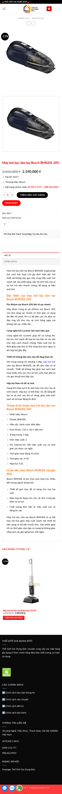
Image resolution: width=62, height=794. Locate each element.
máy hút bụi (49, 362)
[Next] (13, 89)
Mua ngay (11, 203)
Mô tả (7, 255)
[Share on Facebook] (4, 224)
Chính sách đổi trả (14, 706)
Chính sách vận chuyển (16, 699)
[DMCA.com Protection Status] (6, 672)
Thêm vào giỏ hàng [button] (13, 618)
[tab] (31, 255)
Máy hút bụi (38, 18)
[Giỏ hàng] (49, 8)
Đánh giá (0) (10, 261)
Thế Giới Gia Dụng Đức (23, 769)
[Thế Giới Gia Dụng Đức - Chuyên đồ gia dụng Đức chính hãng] (31, 9)
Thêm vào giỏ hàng (32, 195)
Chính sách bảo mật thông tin (20, 693)
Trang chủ (23, 18)
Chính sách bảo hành (15, 713)
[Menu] (4, 8)
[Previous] (5, 89)
